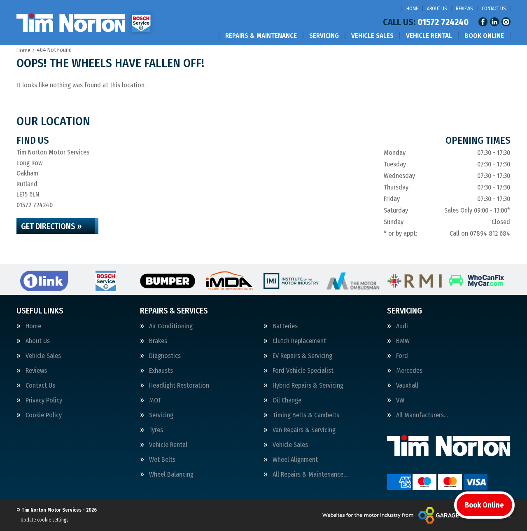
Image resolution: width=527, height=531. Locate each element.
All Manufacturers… (422, 415)
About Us (437, 9)
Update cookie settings (44, 520)
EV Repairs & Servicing (302, 356)
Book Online (484, 35)
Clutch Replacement (299, 341)
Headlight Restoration (179, 385)
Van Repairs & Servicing (304, 430)
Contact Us (494, 9)
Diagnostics (165, 356)
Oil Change (287, 400)
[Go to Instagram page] (506, 21)
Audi (402, 326)
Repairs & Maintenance (261, 35)
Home (412, 9)
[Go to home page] (86, 22)
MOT (155, 400)
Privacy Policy (44, 400)
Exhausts (161, 370)
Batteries (285, 326)
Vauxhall (407, 385)
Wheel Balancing (171, 474)
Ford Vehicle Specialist (303, 370)
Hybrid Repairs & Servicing (308, 385)
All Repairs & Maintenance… (310, 474)
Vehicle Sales (372, 35)
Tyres (156, 430)
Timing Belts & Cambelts (306, 415)
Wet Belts (162, 459)
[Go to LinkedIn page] (494, 21)
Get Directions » (51, 226)
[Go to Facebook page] (482, 21)
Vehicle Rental (429, 35)
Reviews (464, 9)
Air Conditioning (171, 326)
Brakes (158, 341)
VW (400, 400)
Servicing (324, 35)
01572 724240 (426, 22)
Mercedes (409, 370)
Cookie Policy (44, 415)
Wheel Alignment (295, 459)
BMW (403, 341)
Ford (402, 356)
